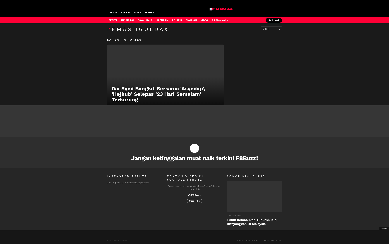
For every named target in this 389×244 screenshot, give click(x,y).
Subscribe (194, 201)
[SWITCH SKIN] (249, 20)
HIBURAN (162, 20)
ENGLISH (191, 20)
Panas (137, 12)
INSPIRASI (127, 20)
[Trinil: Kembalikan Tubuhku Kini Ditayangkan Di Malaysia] (254, 196)
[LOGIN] (259, 20)
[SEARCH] (254, 20)
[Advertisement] (194, 237)
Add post (274, 20)
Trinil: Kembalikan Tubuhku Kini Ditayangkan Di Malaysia (252, 222)
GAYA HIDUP (145, 20)
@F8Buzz (194, 195)
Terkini (112, 12)
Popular (125, 12)
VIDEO (204, 20)
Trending (150, 12)
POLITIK (177, 20)
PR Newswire (220, 20)
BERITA (112, 20)
